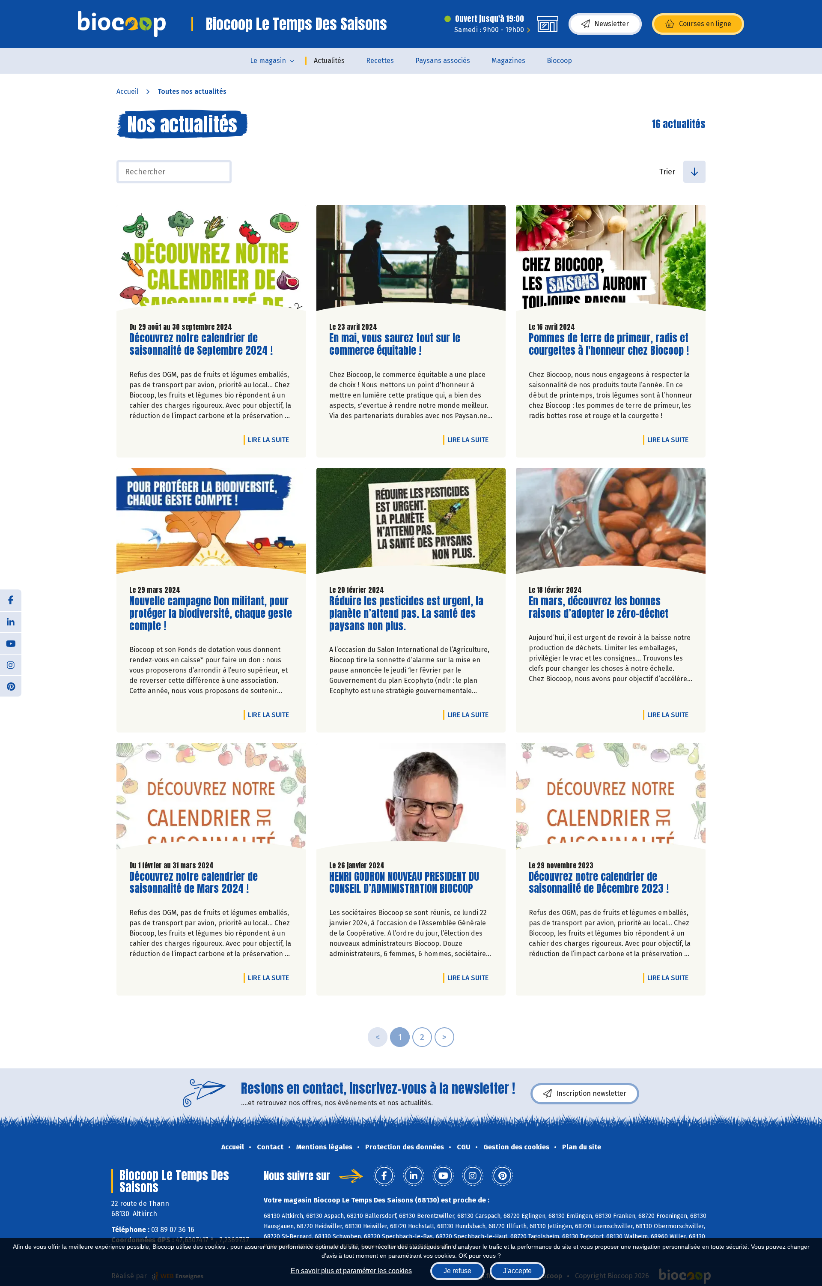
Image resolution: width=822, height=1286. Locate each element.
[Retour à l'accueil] (122, 24)
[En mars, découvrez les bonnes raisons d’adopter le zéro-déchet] (611, 523)
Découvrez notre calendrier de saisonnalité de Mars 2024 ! (193, 882)
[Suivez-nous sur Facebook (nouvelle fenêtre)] (10, 600)
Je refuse (457, 1270)
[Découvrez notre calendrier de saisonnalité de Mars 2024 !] (211, 798)
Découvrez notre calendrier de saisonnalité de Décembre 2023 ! (599, 882)
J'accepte (517, 1270)
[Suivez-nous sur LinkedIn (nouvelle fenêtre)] (10, 621)
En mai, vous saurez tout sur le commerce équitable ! (394, 344)
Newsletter (611, 24)
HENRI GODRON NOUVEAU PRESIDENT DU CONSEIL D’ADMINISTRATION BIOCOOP (404, 882)
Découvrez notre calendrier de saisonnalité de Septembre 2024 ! (201, 344)
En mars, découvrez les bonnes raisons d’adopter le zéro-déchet (598, 607)
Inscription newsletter (591, 1093)
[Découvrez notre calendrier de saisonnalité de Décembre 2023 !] (611, 798)
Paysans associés (442, 61)
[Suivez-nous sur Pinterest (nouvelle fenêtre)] (10, 686)
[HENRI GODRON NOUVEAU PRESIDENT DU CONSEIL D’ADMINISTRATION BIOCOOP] (411, 798)
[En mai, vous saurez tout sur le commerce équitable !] (411, 260)
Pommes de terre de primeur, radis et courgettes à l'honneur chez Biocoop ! (609, 344)
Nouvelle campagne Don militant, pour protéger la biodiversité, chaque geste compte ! (210, 613)
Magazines (508, 61)
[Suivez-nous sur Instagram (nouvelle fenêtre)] (10, 664)
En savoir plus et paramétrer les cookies (351, 1270)
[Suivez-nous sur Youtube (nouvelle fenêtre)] (10, 643)
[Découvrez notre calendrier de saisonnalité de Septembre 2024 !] (211, 260)
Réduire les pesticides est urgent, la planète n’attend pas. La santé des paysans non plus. (406, 613)
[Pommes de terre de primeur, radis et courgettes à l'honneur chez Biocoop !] (611, 260)
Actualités (329, 61)
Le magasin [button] (268, 61)
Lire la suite (270, 439)
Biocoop (559, 61)
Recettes (380, 61)
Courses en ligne (705, 24)
